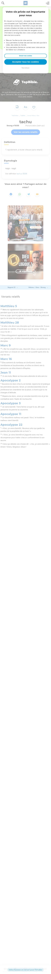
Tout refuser (25, 68)
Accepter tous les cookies (25, 62)
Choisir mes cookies (25, 56)
